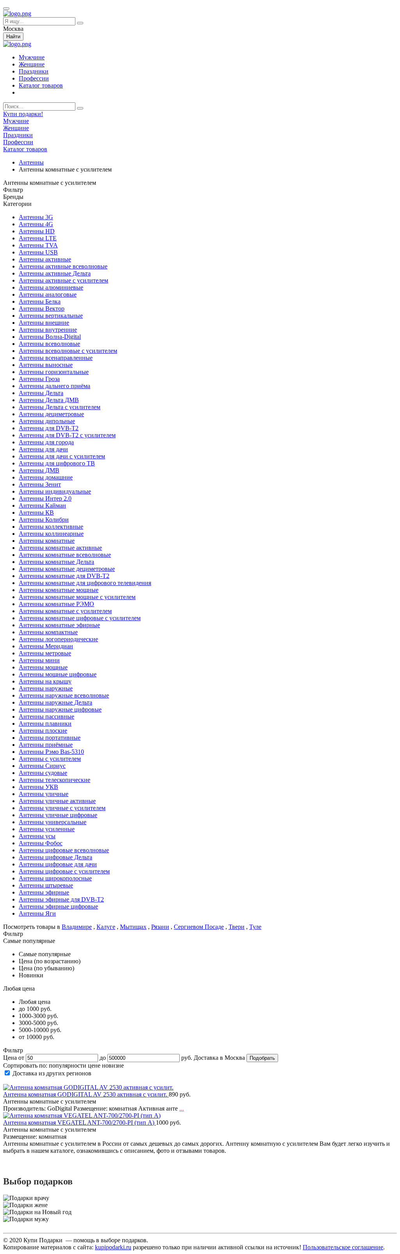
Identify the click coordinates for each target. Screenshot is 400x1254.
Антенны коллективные (51, 526)
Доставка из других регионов (51, 1073)
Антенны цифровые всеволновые (64, 850)
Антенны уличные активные (57, 801)
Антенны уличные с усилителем (62, 808)
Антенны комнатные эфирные (59, 625)
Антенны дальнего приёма (54, 386)
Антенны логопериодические (58, 639)
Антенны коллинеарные (51, 533)
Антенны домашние (46, 477)
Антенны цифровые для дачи (58, 864)
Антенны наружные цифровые (60, 709)
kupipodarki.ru (113, 1247)
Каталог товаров (41, 85)
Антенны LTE (38, 238)
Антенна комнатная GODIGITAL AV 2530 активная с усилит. (86, 1094)
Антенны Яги (37, 913)
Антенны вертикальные (51, 315)
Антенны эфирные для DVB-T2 (61, 899)
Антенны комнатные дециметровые (67, 568)
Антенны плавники (45, 723)
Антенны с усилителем (50, 758)
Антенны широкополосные (55, 878)
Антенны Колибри (44, 519)
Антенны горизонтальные (54, 372)
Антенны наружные (46, 688)
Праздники (33, 71)
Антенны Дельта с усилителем (59, 407)
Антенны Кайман (42, 505)
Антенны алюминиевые (51, 287)
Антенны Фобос (40, 843)
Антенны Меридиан (46, 646)
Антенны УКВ (38, 787)
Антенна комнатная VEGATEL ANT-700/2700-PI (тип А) (79, 1122)
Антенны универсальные (52, 822)
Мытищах (133, 926)
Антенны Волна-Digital (50, 336)
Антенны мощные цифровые (57, 674)
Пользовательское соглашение (343, 1247)
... (181, 1108)
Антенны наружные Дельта (55, 702)
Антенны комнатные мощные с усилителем (77, 597)
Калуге (105, 926)
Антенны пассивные (46, 716)
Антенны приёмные (46, 744)
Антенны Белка (40, 301)
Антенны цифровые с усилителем (64, 871)
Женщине (32, 64)
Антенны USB (38, 252)
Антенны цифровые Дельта (55, 857)
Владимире (77, 926)
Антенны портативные (49, 737)
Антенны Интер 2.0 (45, 498)
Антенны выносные (46, 364)
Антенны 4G (36, 224)
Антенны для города (46, 442)
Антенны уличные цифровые (58, 815)
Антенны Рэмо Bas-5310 (51, 751)
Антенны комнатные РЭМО (56, 604)
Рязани (160, 926)
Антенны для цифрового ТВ (57, 463)
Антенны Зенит (40, 484)
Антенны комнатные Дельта (56, 561)
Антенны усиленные (47, 829)
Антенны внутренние (48, 329)
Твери (237, 926)
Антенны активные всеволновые (63, 266)
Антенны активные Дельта (55, 273)
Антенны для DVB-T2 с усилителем (67, 435)
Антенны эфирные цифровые (58, 906)
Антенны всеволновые (49, 343)
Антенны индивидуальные (55, 491)
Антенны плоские (43, 730)
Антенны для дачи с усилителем (62, 456)
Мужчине (32, 57)
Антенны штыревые (46, 885)
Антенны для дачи (43, 449)
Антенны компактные (48, 632)
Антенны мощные (43, 667)
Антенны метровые (45, 653)
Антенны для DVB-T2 (49, 428)
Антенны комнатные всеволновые (65, 554)
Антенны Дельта (41, 393)
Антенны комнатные (47, 540)
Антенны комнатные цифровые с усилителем (80, 618)
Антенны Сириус (42, 765)
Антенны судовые (43, 772)
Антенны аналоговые (48, 294)
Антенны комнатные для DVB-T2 (64, 575)
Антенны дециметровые (51, 414)
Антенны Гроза (39, 379)
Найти (13, 36)
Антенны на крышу (45, 681)
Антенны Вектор (41, 308)
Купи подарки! (23, 114)
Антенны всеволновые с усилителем (68, 350)
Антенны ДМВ (39, 470)
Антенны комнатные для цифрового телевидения (85, 583)
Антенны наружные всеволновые (64, 695)
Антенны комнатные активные (60, 547)
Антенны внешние (44, 322)
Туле (255, 926)
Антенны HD (37, 231)
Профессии (34, 78)
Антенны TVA (38, 245)
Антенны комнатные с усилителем (65, 611)
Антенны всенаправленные (56, 357)
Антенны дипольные (47, 421)
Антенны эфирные (44, 892)
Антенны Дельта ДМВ (49, 400)
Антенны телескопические (54, 779)
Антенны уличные (43, 794)
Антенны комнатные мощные (58, 590)
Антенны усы (37, 836)
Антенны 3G (36, 217)
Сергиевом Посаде (199, 926)
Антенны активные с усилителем (63, 280)
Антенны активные (45, 259)
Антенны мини (39, 660)
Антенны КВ (36, 512)
